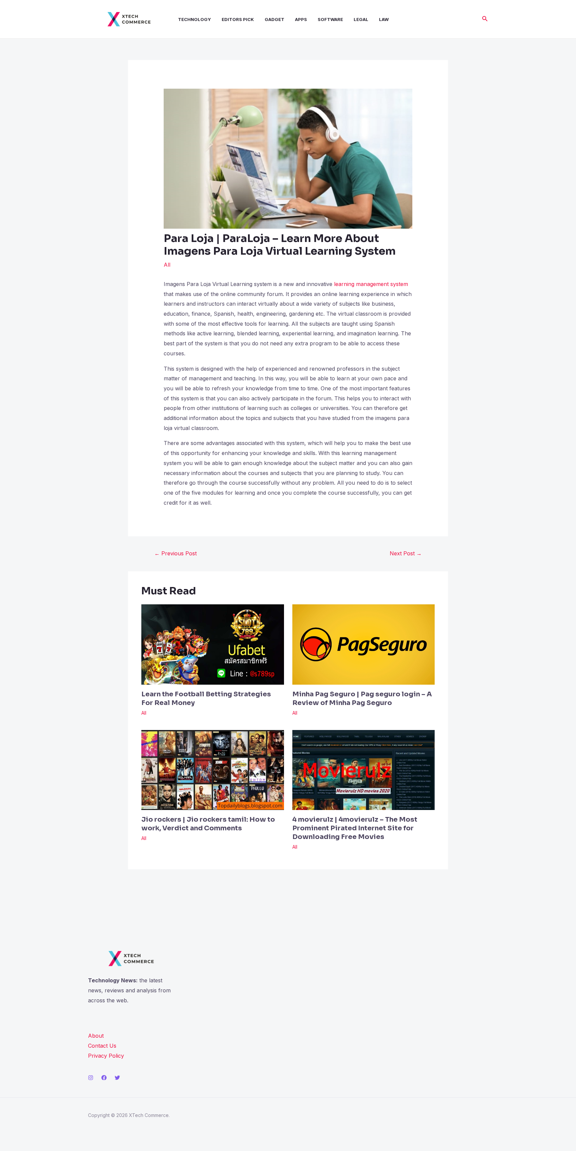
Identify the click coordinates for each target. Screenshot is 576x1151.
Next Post (406, 553)
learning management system (371, 284)
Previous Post (175, 553)
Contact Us (102, 1045)
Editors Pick (238, 19)
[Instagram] (90, 1077)
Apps (301, 19)
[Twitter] (117, 1077)
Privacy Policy (106, 1055)
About (96, 1035)
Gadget (274, 19)
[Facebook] (104, 1077)
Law (384, 19)
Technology (194, 19)
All (167, 264)
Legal (361, 19)
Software (330, 19)
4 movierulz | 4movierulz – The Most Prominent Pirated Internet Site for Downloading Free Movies (354, 828)
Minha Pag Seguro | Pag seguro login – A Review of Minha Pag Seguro (362, 698)
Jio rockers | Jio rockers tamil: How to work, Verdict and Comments (208, 823)
